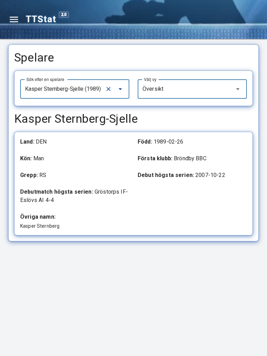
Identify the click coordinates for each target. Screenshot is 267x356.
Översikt (153, 89)
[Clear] (108, 89)
